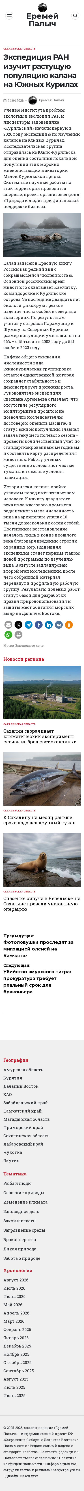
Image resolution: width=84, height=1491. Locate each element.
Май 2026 (12, 1304)
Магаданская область (26, 1119)
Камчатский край (22, 1111)
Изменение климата (25, 1202)
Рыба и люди (17, 1183)
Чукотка (12, 1152)
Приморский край (23, 1127)
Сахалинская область (19, 48)
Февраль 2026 (17, 1329)
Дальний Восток (21, 1086)
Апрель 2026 (16, 1313)
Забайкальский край (25, 1102)
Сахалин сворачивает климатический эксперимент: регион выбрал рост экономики (40, 736)
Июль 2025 (14, 1387)
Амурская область (23, 1069)
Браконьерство (19, 1239)
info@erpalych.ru (65, 1470)
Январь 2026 (16, 1337)
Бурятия (12, 1078)
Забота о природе (21, 1258)
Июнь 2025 (14, 1395)
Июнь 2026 (14, 1296)
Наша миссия (15, 1446)
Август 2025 (15, 1379)
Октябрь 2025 (17, 1362)
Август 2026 (15, 1280)
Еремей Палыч (42, 19)
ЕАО (7, 1094)
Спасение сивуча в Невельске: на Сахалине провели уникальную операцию (41, 903)
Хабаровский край (23, 1144)
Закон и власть (19, 1220)
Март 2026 (13, 1321)
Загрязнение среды (24, 1230)
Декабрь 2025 (17, 1346)
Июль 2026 (14, 1288)
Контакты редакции (58, 1452)
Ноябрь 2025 (16, 1354)
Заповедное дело (29, 645)
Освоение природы (23, 1192)
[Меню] (9, 15)
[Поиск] (75, 15)
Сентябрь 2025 (18, 1370)
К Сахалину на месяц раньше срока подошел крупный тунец (39, 820)
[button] (8, 625)
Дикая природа (19, 1249)
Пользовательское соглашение (29, 1458)
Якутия (11, 1160)
